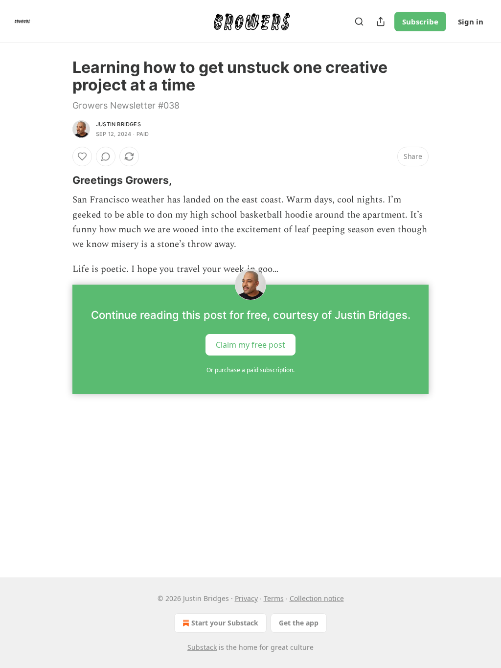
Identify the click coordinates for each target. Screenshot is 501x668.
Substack (202, 647)
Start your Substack (224, 622)
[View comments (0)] (105, 156)
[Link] (59, 180)
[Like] (82, 156)
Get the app (299, 622)
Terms (274, 598)
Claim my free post (250, 344)
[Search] (359, 21)
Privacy (246, 598)
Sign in (470, 21)
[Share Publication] (380, 21)
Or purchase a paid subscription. (250, 370)
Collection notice (317, 598)
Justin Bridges (118, 124)
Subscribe (420, 21)
